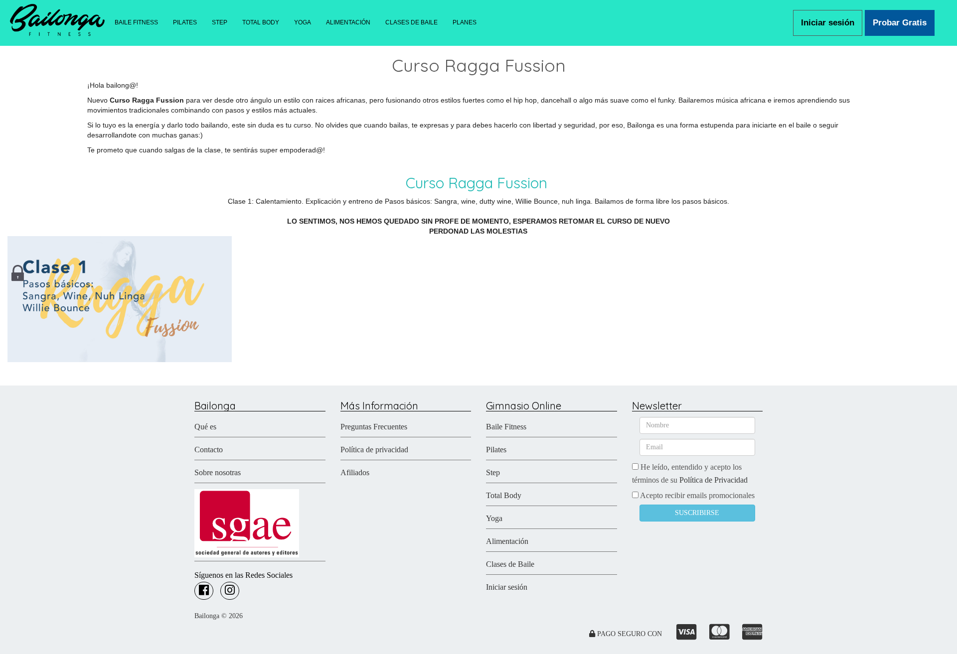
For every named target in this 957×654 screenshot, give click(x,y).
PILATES (185, 22)
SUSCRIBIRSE (697, 513)
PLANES (465, 22)
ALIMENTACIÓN (348, 22)
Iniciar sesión (827, 22)
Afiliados (354, 472)
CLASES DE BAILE (411, 22)
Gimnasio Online (523, 405)
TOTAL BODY (260, 22)
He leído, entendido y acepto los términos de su (690, 473)
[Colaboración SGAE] (246, 522)
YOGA (302, 22)
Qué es (205, 426)
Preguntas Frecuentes (373, 426)
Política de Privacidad (713, 480)
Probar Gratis (900, 22)
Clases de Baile (510, 564)
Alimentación (507, 541)
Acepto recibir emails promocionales (696, 495)
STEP (219, 22)
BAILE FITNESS (136, 22)
